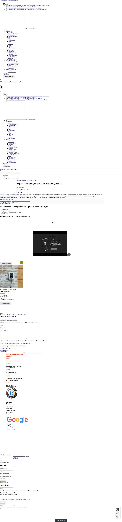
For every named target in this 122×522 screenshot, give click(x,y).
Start (4, 3)
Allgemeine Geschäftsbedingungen (21, 456)
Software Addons (12, 59)
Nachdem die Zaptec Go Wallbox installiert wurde (11, 194)
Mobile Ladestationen (13, 33)
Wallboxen (10, 32)
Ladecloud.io (6, 74)
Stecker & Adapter (12, 56)
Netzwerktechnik (12, 66)
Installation (19, 180)
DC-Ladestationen (12, 36)
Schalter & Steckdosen (13, 63)
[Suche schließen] (0, 508)
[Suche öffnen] (0, 85)
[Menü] (120, 508)
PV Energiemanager (13, 55)
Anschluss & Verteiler (13, 64)
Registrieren (3, 480)
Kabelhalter (11, 51)
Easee (9, 41)
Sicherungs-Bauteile (12, 61)
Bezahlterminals (12, 72)
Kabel (9, 65)
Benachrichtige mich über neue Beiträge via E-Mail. (13, 346)
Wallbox (31, 180)
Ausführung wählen (6, 263)
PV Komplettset (3, 289)
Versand (4, 298)
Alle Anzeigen (11, 47)
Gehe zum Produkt (5, 303)
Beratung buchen (9, 76)
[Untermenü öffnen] (7, 4)
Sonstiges (10, 58)
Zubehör (10, 70)
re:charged (5, 73)
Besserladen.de (5, 175)
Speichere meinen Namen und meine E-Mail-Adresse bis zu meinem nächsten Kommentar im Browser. (24, 340)
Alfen (9, 39)
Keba (9, 45)
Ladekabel (10, 50)
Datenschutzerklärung (12, 499)
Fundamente (11, 68)
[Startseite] (9, 0)
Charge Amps (11, 40)
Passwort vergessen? (4, 473)
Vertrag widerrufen (61, 520)
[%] (11, 276)
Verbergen (9, 199)
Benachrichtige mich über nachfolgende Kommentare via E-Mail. (16, 343)
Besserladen (21, 187)
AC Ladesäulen (11, 35)
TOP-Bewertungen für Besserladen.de (9, 428)
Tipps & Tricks (25, 180)
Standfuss (10, 54)
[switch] (117, 516)
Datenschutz (15, 457)
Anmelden (3, 478)
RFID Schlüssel (12, 53)
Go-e (9, 42)
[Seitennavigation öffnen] (1, 87)
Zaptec (10, 46)
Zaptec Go (13, 316)
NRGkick (10, 44)
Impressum (15, 458)
